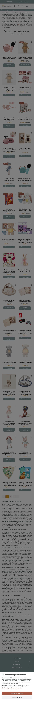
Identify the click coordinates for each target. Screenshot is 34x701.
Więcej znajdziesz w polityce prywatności (11, 688)
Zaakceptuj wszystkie (17, 693)
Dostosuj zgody (17, 697)
